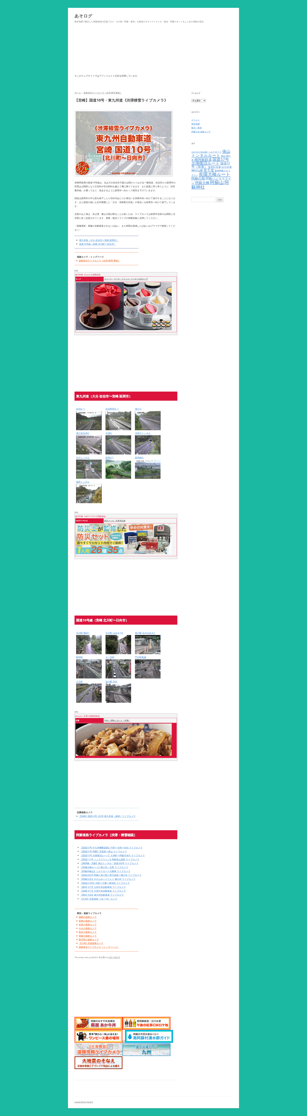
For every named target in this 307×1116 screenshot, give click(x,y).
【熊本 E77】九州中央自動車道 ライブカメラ (103, 887)
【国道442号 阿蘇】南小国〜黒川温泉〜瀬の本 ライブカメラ (111, 875)
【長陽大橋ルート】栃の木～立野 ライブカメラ (104, 867)
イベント (195, 119)
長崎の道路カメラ (88, 920)
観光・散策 (196, 127)
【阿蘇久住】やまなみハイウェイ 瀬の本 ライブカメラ (107, 879)
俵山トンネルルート (210, 153)
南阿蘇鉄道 (203, 159)
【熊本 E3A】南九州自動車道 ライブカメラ (102, 894)
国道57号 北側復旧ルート (210, 161)
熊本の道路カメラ (88, 932)
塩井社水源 (214, 167)
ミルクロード (215, 151)
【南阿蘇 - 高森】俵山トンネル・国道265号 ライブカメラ (109, 863)
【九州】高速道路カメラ (91, 943)
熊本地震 (195, 123)
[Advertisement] (153, 52)
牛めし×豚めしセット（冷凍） (117, 720)
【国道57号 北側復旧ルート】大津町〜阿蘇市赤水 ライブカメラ (112, 855)
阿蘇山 (217, 182)
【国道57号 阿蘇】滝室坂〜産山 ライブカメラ (103, 851)
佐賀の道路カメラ (88, 924)
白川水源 (226, 167)
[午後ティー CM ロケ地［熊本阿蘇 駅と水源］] (146, 1028)
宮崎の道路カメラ (88, 935)
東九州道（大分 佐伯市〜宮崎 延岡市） (98, 240)
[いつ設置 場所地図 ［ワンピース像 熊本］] (98, 1041)
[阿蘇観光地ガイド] (123, 1041)
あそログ (83, 16)
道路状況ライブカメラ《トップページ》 (99, 947)
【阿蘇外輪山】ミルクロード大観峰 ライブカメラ (105, 871)
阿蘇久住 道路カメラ (201, 131)
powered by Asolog (84, 1102)
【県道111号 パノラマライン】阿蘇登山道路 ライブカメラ (109, 859)
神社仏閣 (197, 170)
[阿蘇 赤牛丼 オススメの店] (98, 1028)
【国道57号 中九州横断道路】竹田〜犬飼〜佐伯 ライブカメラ (111, 847)
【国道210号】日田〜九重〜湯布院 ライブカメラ (105, 883)
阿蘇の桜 (198, 178)
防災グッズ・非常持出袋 (114, 520)
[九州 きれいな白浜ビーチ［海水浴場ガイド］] (146, 1055)
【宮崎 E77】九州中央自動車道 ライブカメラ (103, 890)
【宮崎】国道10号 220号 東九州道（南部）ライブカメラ (107, 816)
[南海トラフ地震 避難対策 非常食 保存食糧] (98, 1068)
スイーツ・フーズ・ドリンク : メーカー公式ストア (126, 279)
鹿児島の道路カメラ (89, 939)
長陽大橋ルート (214, 174)
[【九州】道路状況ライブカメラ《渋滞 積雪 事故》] (98, 1055)
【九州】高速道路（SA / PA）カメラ (98, 898)
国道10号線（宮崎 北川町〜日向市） (97, 244)
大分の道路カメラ (88, 928)
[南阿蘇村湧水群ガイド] (149, 1041)
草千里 (209, 170)
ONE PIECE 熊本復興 (199, 152)
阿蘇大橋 (202, 182)
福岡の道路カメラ (88, 917)
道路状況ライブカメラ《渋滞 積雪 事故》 (99, 260)
